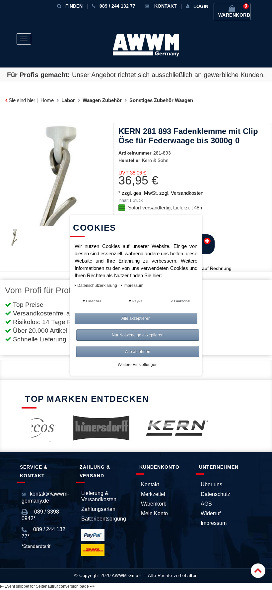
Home (47, 100)
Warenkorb (154, 504)
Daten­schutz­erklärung (97, 285)
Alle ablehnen (137, 351)
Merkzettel (153, 494)
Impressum (214, 523)
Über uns (211, 484)
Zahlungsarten (98, 509)
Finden (74, 6)
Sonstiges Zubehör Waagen (161, 100)
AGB (206, 504)
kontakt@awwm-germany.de (45, 497)
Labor (68, 100)
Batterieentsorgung (103, 519)
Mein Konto (154, 513)
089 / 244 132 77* (43, 533)
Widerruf (211, 513)
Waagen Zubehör (102, 100)
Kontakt (150, 484)
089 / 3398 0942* (40, 515)
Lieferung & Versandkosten (98, 496)
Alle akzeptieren (136, 318)
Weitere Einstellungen (138, 364)
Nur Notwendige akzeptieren (138, 335)
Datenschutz (215, 494)
